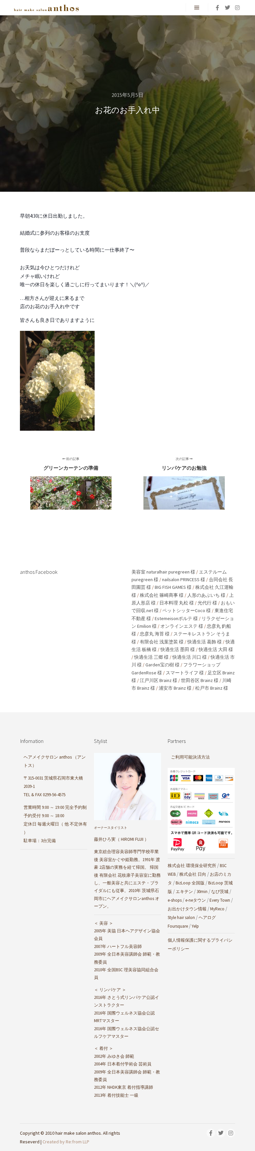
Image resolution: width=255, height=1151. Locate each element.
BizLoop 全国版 (190, 883)
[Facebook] (217, 7)
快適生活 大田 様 (216, 649)
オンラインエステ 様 (181, 626)
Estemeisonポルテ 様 (176, 618)
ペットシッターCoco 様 (186, 610)
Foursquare (178, 926)
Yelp (195, 926)
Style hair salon (181, 917)
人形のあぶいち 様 (206, 595)
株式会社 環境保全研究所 (192, 865)
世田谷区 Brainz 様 (199, 680)
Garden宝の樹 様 (162, 665)
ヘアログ (207, 917)
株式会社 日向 (192, 874)
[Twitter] (227, 7)
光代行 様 (207, 603)
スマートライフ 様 (185, 673)
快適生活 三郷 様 (151, 657)
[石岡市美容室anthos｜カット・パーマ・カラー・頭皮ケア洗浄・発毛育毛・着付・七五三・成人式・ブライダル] (46, 7)
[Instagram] (237, 7)
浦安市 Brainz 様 (175, 688)
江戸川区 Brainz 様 (158, 680)
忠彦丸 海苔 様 (155, 634)
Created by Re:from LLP (65, 1142)
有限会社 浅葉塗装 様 (162, 642)
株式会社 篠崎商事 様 (162, 595)
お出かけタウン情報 (187, 909)
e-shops (175, 900)
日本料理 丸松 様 (176, 603)
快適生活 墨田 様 (177, 649)
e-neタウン (195, 900)
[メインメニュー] (197, 7)
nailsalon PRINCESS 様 (183, 579)
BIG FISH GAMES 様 (173, 587)
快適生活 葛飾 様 (204, 642)
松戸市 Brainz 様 (211, 688)
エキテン (184, 891)
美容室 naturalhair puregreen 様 (163, 572)
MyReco (217, 909)
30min (202, 891)
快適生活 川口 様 (189, 657)
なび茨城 (219, 891)
